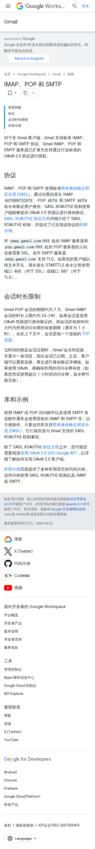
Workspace (56, 6)
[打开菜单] (8, 6)
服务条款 (11, 647)
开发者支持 (13, 639)
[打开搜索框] (75, 6)
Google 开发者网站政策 (68, 509)
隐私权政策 (25, 825)
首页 (7, 74)
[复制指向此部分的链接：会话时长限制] (46, 297)
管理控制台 (13, 669)
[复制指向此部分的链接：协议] (21, 176)
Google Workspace (31, 74)
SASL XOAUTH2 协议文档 (27, 218)
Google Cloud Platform (22, 796)
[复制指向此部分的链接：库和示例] (33, 400)
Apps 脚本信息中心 (19, 677)
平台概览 (11, 615)
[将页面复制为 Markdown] (25, 93)
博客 (7, 716)
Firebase (11, 788)
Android (10, 772)
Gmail (10, 22)
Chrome (10, 780)
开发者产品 (13, 623)
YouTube (11, 740)
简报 (7, 724)
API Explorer (14, 694)
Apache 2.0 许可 (78, 504)
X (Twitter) (12, 732)
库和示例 (12, 469)
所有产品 (11, 805)
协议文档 (51, 447)
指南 (70, 74)
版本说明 (11, 631)
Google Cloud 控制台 (20, 686)
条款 (7, 825)
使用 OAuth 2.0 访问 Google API (48, 453)
